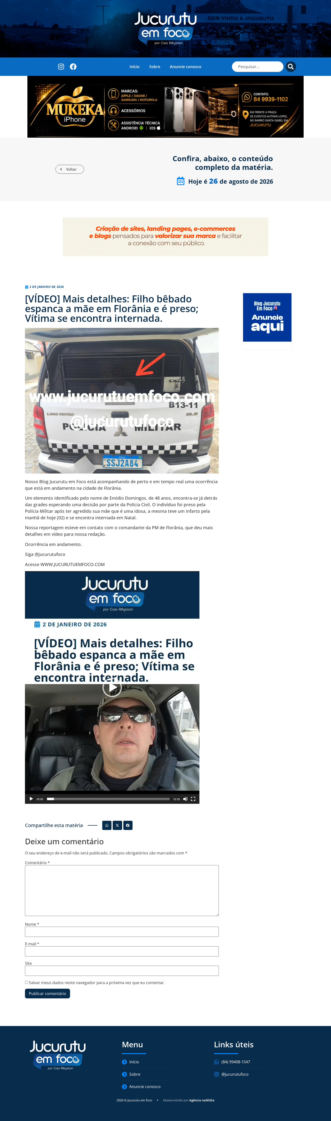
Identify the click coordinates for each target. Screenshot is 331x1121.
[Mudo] (185, 799)
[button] (112, 687)
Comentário (37, 863)
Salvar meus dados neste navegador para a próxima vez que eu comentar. (97, 983)
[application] (112, 687)
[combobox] (258, 66)
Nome (32, 924)
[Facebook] (73, 66)
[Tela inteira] (193, 799)
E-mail (32, 944)
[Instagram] (61, 66)
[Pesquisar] (290, 66)
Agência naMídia (201, 1100)
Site (28, 963)
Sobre (154, 66)
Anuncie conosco (185, 66)
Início (135, 66)
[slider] (108, 799)
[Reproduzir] (31, 799)
